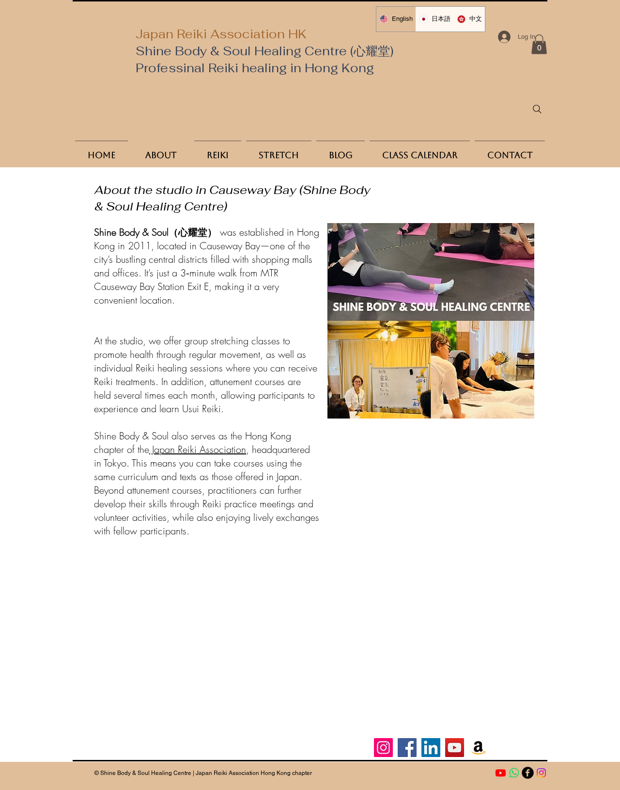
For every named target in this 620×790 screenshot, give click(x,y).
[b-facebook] (528, 773)
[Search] (537, 109)
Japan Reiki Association (197, 449)
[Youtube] (501, 773)
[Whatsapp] (514, 773)
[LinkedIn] (430, 747)
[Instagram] (383, 747)
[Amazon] (478, 747)
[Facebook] (407, 747)
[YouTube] (454, 747)
